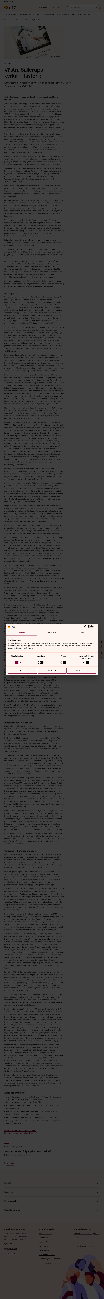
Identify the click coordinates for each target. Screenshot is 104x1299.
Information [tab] (52, 633)
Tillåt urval (52, 671)
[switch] (40, 662)
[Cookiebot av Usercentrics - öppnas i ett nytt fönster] (87, 626)
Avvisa (22, 671)
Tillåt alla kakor (81, 671)
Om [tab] (82, 633)
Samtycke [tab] (21, 633)
